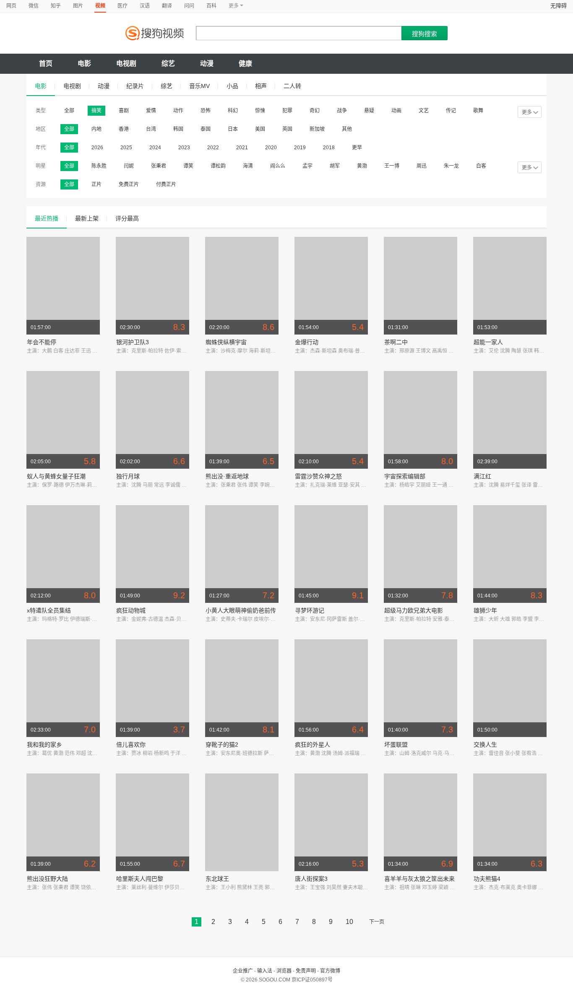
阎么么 (277, 166)
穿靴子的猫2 (222, 744)
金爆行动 (306, 342)
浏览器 (284, 971)
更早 (357, 148)
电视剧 (126, 63)
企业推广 (243, 971)
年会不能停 (41, 342)
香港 (124, 129)
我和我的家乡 (44, 744)
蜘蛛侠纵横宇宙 (226, 342)
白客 (481, 166)
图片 (78, 6)
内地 (96, 129)
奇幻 (315, 111)
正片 (96, 184)
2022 (213, 148)
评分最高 (127, 218)
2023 (184, 148)
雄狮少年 (485, 610)
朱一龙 (451, 166)
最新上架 (87, 218)
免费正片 (129, 184)
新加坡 (317, 129)
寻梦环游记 (309, 610)
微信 (34, 6)
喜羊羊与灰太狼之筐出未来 (419, 878)
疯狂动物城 (131, 610)
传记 (451, 111)
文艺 (424, 111)
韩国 (178, 129)
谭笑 (188, 166)
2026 (97, 148)
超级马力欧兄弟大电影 (413, 610)
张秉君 (158, 166)
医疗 (122, 6)
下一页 (376, 922)
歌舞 (478, 111)
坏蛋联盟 (396, 744)
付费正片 (166, 184)
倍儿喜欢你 (131, 744)
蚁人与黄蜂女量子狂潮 (56, 476)
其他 (347, 129)
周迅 (422, 166)
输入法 (264, 971)
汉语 (145, 6)
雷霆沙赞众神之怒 (318, 476)
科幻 (233, 111)
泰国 (206, 129)
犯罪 (287, 111)
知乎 (56, 6)
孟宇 (307, 166)
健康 (245, 63)
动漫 (207, 63)
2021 (242, 148)
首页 (45, 63)
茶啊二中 (396, 342)
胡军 (335, 166)
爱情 (151, 111)
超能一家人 (488, 342)
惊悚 (260, 111)
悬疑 (369, 111)
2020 (271, 148)
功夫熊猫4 (487, 878)
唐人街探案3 (311, 878)
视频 (100, 6)
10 (349, 921)
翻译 (167, 6)
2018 (329, 148)
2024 (155, 148)
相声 (261, 86)
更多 (527, 112)
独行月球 (128, 476)
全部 (69, 111)
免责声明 (306, 971)
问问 (189, 6)
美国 (260, 129)
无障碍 (558, 6)
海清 (248, 166)
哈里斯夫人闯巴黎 (139, 878)
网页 (11, 6)
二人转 (292, 86)
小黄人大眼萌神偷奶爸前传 (241, 610)
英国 (287, 129)
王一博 (391, 166)
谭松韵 (218, 166)
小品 (232, 86)
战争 (342, 111)
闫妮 (129, 166)
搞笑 (96, 111)
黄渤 (362, 166)
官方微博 (330, 971)
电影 (84, 63)
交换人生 (485, 744)
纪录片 (135, 86)
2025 (126, 148)
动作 (178, 111)
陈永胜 (99, 166)
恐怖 (206, 111)
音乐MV (199, 86)
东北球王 (217, 878)
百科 (211, 6)
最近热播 (46, 218)
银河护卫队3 (132, 342)
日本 (233, 129)
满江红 (482, 476)
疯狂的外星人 (312, 744)
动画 (396, 111)
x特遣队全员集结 (49, 610)
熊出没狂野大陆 (47, 878)
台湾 (151, 129)
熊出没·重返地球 (227, 476)
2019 (300, 148)
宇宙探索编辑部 (404, 476)
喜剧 (124, 111)
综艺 (168, 63)
